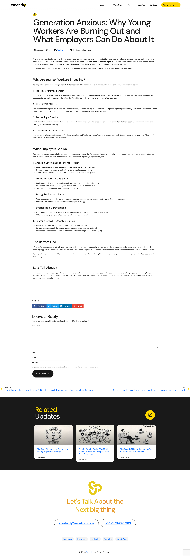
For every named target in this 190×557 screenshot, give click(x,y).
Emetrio (90, 552)
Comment (37, 325)
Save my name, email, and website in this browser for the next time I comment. (66, 367)
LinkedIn (95, 539)
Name (35, 352)
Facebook (67, 539)
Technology (61, 50)
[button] (39, 306)
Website (35, 362)
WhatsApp (122, 539)
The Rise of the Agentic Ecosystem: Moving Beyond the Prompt (52, 450)
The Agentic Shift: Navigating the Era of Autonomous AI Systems (136, 450)
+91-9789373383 (118, 523)
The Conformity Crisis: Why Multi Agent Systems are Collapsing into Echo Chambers (94, 451)
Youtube (108, 539)
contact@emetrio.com (76, 523)
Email (35, 357)
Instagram (81, 539)
